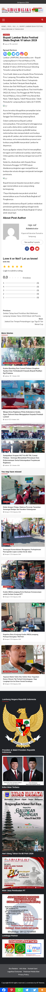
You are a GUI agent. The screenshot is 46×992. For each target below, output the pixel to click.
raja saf (7, 44)
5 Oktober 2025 (16, 465)
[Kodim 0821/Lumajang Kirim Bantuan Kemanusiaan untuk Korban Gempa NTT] (23, 574)
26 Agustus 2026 (16, 512)
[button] (3, 19)
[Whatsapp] (9, 54)
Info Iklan (22, 968)
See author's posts (32, 242)
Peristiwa (14, 671)
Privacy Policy (23, 974)
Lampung (6, 34)
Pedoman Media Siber (31, 971)
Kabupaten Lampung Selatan (12, 363)
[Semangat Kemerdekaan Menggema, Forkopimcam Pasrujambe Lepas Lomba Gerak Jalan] (23, 532)
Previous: (22, 313)
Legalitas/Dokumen (14, 971)
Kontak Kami (32, 968)
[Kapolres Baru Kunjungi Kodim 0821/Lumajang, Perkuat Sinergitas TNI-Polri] (23, 617)
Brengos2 (7, 512)
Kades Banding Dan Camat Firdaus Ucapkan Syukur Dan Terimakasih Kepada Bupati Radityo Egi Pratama (22, 370)
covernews (30, 983)
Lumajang (6, 501)
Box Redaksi (13, 968)
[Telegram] (13, 54)
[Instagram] (22, 54)
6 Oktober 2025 (15, 419)
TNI (12, 501)
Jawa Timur (7, 671)
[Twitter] (17, 54)
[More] (26, 54)
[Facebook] (5, 54)
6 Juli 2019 (14, 44)
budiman (7, 376)
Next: (23, 321)
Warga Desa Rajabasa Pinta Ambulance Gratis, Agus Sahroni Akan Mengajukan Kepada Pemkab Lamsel (23, 414)
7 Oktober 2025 (16, 376)
